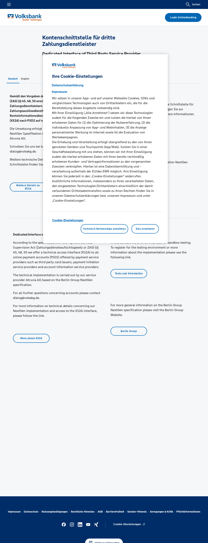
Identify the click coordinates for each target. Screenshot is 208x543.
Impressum (14, 511)
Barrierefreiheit (115, 511)
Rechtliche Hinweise (82, 511)
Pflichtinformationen (188, 511)
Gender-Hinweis (137, 511)
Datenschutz (31, 511)
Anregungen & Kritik (161, 511)
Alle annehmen (145, 228)
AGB (100, 511)
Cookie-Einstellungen (67, 220)
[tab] (12, 78)
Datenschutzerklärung (67, 85)
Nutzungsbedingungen (55, 511)
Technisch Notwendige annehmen (104, 228)
